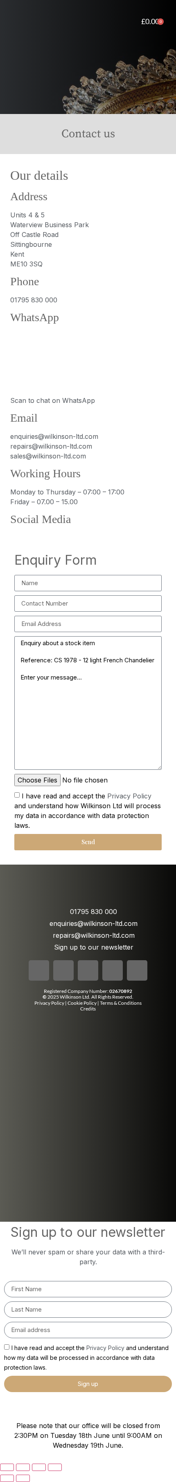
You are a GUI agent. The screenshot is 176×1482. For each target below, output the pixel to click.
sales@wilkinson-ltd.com (48, 456)
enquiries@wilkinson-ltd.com (54, 436)
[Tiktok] (65, 537)
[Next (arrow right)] (23, 1478)
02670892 (120, 991)
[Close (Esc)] (55, 1467)
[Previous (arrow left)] (7, 1478)
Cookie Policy (82, 1003)
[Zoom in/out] (7, 1467)
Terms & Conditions (121, 1003)
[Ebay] (114, 537)
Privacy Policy (129, 795)
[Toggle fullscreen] (23, 1467)
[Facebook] (16, 537)
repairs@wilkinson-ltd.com (51, 446)
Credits (88, 1009)
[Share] (39, 1467)
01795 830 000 (33, 300)
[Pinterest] (90, 537)
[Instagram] (41, 537)
